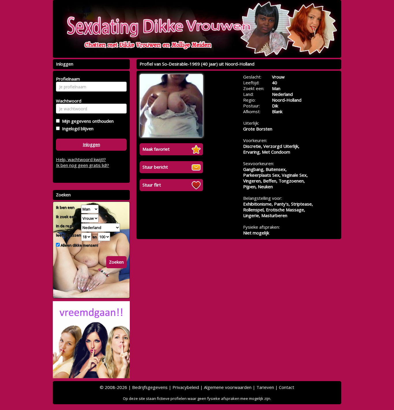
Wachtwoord (67, 101)
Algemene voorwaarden (228, 387)
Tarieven (265, 387)
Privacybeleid (185, 387)
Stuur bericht (155, 167)
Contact (286, 387)
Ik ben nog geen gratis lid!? (82, 165)
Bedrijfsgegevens (150, 387)
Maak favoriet (156, 149)
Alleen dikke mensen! (79, 245)
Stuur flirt (151, 185)
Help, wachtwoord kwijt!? (81, 159)
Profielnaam (67, 79)
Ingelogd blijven (76, 128)
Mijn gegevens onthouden (87, 121)
